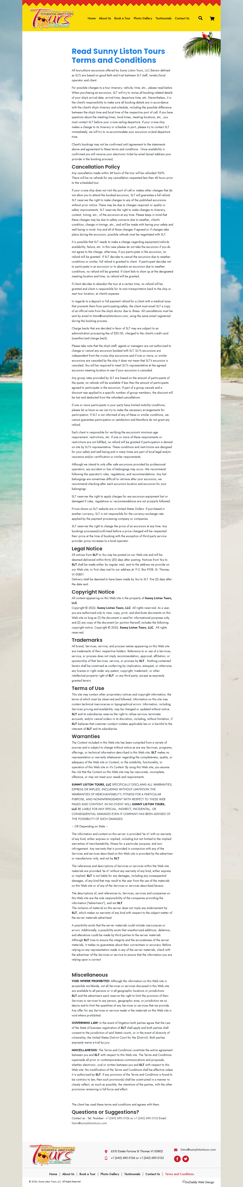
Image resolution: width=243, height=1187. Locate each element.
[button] (212, 19)
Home (53, 1174)
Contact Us (152, 1174)
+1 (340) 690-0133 (146, 1118)
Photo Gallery (110, 1174)
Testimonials (132, 1174)
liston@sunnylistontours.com (89, 1123)
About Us (68, 1174)
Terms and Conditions (179, 1174)
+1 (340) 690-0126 (117, 1118)
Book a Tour (88, 1174)
